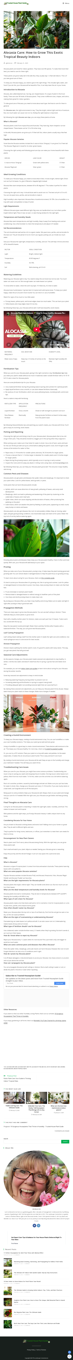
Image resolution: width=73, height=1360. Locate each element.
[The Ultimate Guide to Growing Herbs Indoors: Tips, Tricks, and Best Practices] (8, 1291)
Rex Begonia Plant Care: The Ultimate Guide (27, 1312)
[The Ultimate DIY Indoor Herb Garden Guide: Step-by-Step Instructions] (8, 1273)
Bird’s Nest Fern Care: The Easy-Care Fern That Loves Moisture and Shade (37, 1323)
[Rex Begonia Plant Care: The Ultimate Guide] (8, 1313)
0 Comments (17, 1255)
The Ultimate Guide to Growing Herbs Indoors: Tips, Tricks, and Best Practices (38, 1290)
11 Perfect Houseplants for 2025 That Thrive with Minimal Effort (23, 1253)
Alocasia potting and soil (39, 1066)
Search (6, 1139)
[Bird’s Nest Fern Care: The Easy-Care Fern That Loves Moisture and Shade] (8, 1324)
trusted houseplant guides (54, 749)
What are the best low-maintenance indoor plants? (59, 1108)
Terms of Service (41, 1350)
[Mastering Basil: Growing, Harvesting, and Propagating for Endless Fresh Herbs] (8, 1262)
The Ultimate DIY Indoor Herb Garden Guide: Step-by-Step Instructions (35, 1273)
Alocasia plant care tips (24, 1066)
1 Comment (27, 1263)
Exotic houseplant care (53, 1066)
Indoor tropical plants (20, 1068)
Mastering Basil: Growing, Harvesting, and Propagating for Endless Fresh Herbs (38, 1261)
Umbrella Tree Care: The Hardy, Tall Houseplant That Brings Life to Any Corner (36, 1109)
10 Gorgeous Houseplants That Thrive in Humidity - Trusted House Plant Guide (36, 1126)
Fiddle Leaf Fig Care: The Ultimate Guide (14, 1107)
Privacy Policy (31, 1350)
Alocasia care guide (12, 1066)
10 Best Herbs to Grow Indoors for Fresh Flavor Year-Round (22, 1281)
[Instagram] (38, 1225)
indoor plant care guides (29, 669)
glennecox (9, 63)
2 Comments (17, 1283)
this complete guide (47, 578)
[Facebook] (34, 1225)
